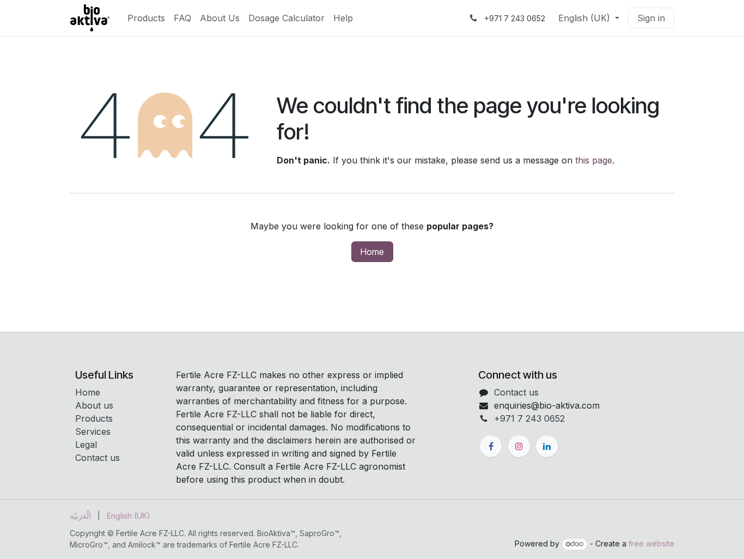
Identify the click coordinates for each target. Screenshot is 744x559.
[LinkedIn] (547, 446)
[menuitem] (146, 18)
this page (593, 160)
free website (651, 543)
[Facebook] (491, 446)
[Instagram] (519, 446)
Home (372, 251)
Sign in (651, 18)
